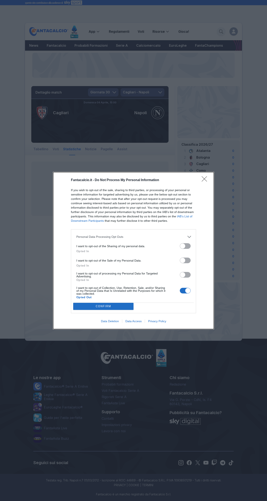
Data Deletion (110, 321)
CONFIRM (103, 306)
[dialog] (133, 250)
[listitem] (133, 237)
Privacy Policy (157, 321)
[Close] (206, 180)
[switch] (185, 246)
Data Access (133, 321)
